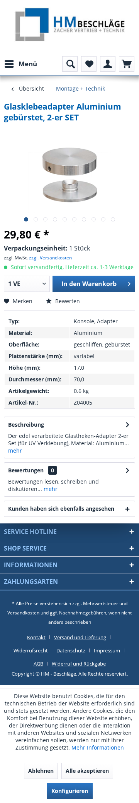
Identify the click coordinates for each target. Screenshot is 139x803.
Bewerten (67, 301)
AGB (38, 663)
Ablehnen (41, 770)
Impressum (107, 650)
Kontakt (36, 637)
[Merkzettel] (89, 64)
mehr (15, 450)
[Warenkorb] (126, 64)
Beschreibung (26, 424)
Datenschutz (70, 650)
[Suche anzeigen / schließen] (70, 64)
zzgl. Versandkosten (50, 257)
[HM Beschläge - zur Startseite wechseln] (69, 25)
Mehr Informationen (97, 747)
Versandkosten (23, 612)
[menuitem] (20, 64)
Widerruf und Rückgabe (79, 663)
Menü (28, 63)
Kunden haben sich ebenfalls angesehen (61, 508)
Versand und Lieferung (80, 637)
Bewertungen (26, 470)
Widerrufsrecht (31, 650)
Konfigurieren (69, 790)
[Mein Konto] (107, 64)
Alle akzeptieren (87, 770)
